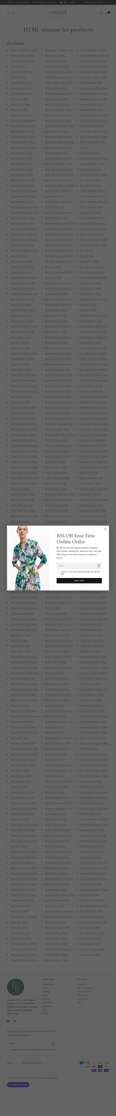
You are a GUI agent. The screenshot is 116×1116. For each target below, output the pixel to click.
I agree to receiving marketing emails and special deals (80, 573)
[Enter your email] (98, 565)
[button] (79, 580)
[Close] (105, 529)
